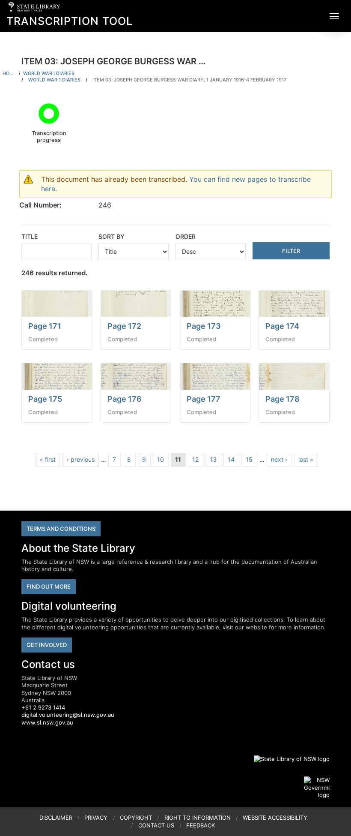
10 (160, 459)
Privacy (95, 817)
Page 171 (44, 326)
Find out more (49, 586)
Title (29, 236)
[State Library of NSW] (287, 759)
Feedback (200, 825)
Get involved (47, 644)
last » (305, 459)
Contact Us (156, 825)
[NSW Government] (317, 787)
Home (9, 73)
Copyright (136, 817)
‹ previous (81, 459)
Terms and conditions (61, 528)
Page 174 (282, 326)
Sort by (111, 236)
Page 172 (124, 326)
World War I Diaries (48, 73)
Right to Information (197, 817)
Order (186, 236)
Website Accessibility (275, 817)
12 (195, 459)
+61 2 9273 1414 (43, 707)
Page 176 (124, 398)
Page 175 (45, 398)
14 (231, 459)
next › (279, 459)
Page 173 (204, 326)
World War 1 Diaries (54, 80)
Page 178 (282, 398)
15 (249, 459)
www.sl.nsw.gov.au (47, 722)
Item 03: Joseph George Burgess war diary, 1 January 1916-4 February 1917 (189, 80)
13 (213, 459)
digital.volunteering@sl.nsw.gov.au (67, 714)
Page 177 (203, 398)
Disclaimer (55, 817)
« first (48, 459)
